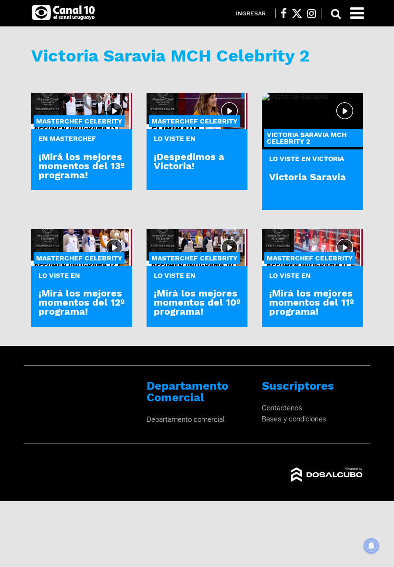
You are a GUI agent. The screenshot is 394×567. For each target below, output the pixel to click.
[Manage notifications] (371, 546)
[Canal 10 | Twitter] (297, 13)
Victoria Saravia (307, 177)
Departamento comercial (185, 419)
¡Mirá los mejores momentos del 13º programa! (81, 166)
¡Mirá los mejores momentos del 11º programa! (311, 302)
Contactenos (282, 408)
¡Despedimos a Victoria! (189, 161)
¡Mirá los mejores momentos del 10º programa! (197, 302)
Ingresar (251, 13)
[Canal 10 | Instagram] (312, 13)
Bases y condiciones (294, 419)
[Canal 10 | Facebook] (283, 13)
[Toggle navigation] (357, 13)
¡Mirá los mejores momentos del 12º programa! (81, 302)
